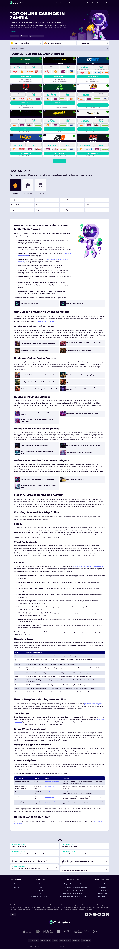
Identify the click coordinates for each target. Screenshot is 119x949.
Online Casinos (60, 3)
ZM (12, 914)
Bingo (41, 884)
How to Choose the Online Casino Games (73, 887)
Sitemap (87, 946)
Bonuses (80, 3)
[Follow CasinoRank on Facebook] (86, 914)
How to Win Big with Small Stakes (73, 890)
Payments (90, 3)
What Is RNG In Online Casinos (73, 893)
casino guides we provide (45, 321)
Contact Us (102, 887)
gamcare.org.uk (49, 797)
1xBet (16, 884)
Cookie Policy (62, 946)
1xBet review (93, 79)
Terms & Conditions (34, 946)
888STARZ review (26, 106)
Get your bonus (26, 76)
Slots (40, 893)
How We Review (102, 890)
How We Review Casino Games (41, 896)
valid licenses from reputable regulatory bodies (88, 566)
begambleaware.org (50, 791)
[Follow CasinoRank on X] (95, 914)
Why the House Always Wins (73, 884)
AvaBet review (59, 106)
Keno (40, 887)
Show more (58, 161)
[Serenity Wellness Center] (82, 931)
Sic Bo (41, 890)
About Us (102, 884)
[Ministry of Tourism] (27, 931)
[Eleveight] (64, 931)
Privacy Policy (102, 896)
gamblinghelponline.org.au (52, 802)
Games (71, 3)
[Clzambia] (48, 931)
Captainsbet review (59, 79)
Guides (99, 3)
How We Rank (102, 893)
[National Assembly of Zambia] (38, 931)
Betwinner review (26, 79)
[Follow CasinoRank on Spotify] (103, 914)
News (107, 3)
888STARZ (16, 887)
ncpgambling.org (50, 786)
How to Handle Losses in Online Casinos (73, 896)
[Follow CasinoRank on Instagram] (90, 914)
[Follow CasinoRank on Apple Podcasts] (107, 914)
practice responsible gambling (94, 704)
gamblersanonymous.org (52, 781)
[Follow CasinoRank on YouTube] (99, 914)
